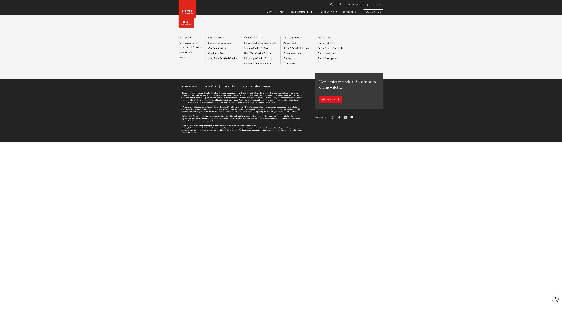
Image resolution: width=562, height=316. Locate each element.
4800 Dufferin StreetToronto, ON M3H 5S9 (189, 45)
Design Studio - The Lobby (331, 48)
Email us (182, 57)
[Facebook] (326, 117)
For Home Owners (327, 53)
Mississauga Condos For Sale (258, 58)
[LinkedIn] (345, 117)
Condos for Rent (216, 53)
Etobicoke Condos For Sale (257, 63)
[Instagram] (332, 117)
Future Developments (328, 58)
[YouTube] (351, 117)
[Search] (331, 5)
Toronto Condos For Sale (256, 48)
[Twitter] (338, 117)
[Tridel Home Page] (184, 7)
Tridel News (289, 63)
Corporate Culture (292, 53)
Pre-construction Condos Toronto (260, 43)
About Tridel (289, 43)
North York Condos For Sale (257, 53)
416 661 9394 (187, 52)
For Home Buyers (326, 43)
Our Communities (217, 48)
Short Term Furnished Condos (222, 58)
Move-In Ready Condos (219, 43)
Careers (287, 58)
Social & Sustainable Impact (297, 48)
